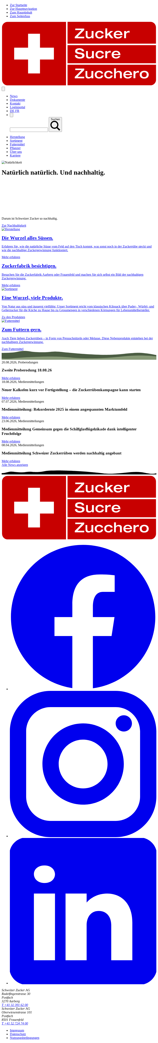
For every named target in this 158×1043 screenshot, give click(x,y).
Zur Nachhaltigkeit (14, 225)
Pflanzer (15, 148)
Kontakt (15, 103)
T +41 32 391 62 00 (15, 1005)
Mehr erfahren (11, 378)
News (13, 96)
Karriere (15, 155)
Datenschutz (18, 1034)
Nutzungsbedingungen (24, 1038)
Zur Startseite (18, 5)
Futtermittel (17, 144)
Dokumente (17, 99)
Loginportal (17, 107)
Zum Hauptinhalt (21, 12)
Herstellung (17, 137)
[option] (12, 111)
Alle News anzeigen (15, 465)
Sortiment (16, 140)
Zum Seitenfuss (20, 16)
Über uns (16, 151)
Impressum (17, 1030)
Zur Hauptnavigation (23, 8)
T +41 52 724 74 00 (15, 1023)
